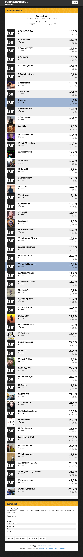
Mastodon (51, 546)
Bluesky (43, 546)
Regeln (42, 538)
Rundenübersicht (15, 10)
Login (75, 2)
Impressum (43, 548)
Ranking (10, 538)
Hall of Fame (33, 538)
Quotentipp (12, 503)
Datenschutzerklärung (56, 548)
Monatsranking (21, 538)
